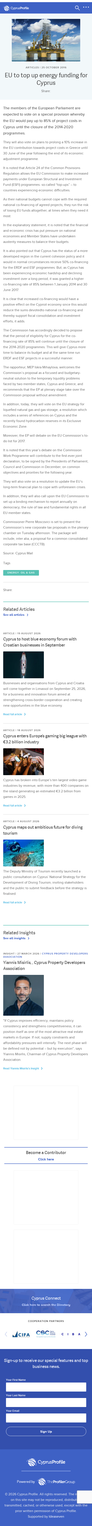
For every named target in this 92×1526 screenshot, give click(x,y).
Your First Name (16, 1380)
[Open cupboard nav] (86, 7)
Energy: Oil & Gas (21, 572)
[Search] (77, 8)
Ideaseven (56, 1517)
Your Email (12, 1411)
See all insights (14, 938)
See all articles (14, 614)
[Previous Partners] (7, 1334)
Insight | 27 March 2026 (21, 953)
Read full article (13, 714)
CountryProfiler (56, 1481)
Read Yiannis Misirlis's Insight (21, 1068)
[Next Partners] (85, 1334)
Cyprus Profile (18, 8)
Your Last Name (15, 1395)
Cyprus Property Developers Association (45, 955)
